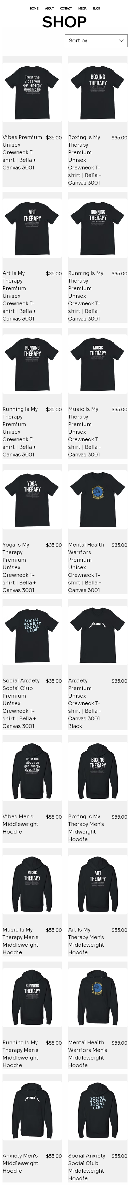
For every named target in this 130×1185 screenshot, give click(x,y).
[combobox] (96, 40)
